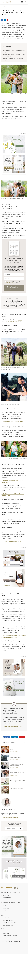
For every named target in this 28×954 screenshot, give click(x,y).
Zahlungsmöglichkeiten (8, 925)
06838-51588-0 (6, 895)
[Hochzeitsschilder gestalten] (14, 846)
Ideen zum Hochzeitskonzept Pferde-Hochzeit (13, 59)
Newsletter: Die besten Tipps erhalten (11, 902)
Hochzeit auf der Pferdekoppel (12, 321)
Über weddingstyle (7, 908)
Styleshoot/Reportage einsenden (10, 935)
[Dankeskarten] (14, 667)
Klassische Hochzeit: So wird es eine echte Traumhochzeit (14, 765)
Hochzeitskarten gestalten (8, 920)
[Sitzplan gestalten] (14, 163)
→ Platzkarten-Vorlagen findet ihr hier (11, 541)
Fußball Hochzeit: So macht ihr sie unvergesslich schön (14, 781)
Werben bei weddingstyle (8, 930)
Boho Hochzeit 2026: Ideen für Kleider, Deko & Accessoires (14, 790)
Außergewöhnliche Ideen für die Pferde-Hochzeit (14, 51)
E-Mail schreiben (7, 897)
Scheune (20, 320)
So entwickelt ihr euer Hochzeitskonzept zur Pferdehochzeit (14, 55)
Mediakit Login (6, 933)
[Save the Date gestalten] (14, 578)
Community (5, 900)
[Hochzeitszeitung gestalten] (14, 686)
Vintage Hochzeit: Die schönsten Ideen (14, 773)
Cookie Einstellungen (5, 947)
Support (4, 910)
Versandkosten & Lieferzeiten (9, 922)
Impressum (3, 943)
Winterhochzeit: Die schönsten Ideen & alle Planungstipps (14, 757)
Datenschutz (4, 945)
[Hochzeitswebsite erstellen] (14, 558)
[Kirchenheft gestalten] (14, 868)
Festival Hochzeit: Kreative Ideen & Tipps (14, 749)
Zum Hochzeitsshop (7, 917)
